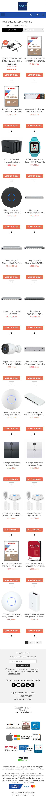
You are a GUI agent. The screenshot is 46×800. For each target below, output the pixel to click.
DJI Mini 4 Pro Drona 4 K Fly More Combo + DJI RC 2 (11, 59)
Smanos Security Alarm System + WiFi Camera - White (11, 514)
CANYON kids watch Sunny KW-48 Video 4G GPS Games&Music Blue (34, 160)
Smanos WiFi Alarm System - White (34, 514)
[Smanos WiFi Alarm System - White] (34, 500)
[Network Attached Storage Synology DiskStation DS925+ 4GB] (11, 147)
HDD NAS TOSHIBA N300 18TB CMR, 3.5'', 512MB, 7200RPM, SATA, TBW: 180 (11, 110)
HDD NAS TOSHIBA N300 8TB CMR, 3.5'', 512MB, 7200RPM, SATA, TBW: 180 (11, 565)
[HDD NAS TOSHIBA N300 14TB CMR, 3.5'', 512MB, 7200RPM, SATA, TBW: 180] (34, 45)
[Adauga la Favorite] (11, 80)
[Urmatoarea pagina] (40, 642)
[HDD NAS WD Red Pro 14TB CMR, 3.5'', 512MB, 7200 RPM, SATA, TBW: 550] (34, 551)
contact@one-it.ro (24, 699)
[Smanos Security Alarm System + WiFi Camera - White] (11, 500)
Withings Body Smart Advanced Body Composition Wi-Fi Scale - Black (11, 464)
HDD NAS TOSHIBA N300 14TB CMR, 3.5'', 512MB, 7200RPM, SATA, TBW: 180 (34, 59)
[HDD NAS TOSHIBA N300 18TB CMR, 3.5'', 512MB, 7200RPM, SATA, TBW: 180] (11, 96)
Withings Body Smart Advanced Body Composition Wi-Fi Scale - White (34, 464)
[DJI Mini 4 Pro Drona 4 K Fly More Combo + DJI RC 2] (11, 46)
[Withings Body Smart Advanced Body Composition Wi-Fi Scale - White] (34, 450)
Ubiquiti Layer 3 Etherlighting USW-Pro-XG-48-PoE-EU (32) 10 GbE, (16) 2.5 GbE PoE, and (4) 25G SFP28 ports (11, 261)
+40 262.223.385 (24, 696)
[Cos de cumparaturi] (37, 14)
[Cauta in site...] (43, 14)
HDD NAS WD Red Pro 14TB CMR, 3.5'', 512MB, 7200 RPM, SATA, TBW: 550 (34, 565)
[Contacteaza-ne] (31, 14)
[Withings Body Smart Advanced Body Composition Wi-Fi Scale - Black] (11, 450)
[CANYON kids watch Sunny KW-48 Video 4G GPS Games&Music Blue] (34, 147)
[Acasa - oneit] (23, 6)
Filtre (13, 30)
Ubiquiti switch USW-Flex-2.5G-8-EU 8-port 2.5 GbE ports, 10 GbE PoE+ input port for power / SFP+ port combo (34, 413)
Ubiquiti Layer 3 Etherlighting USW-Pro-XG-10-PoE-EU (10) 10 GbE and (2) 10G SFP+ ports (34, 211)
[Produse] (3, 15)
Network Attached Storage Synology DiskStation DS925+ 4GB (11, 160)
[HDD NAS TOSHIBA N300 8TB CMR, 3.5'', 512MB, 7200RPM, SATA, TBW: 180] (11, 551)
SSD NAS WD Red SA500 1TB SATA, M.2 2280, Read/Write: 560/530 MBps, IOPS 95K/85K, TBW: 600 (34, 110)
